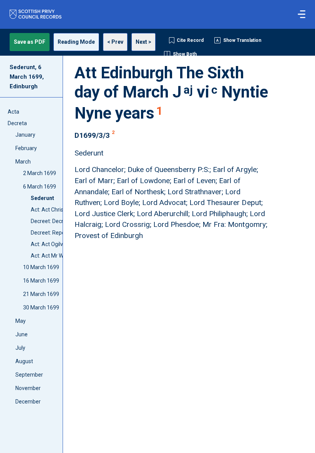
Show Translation (242, 40)
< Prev (115, 42)
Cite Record (190, 40)
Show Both (185, 54)
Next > (143, 42)
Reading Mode (76, 42)
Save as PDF (29, 42)
